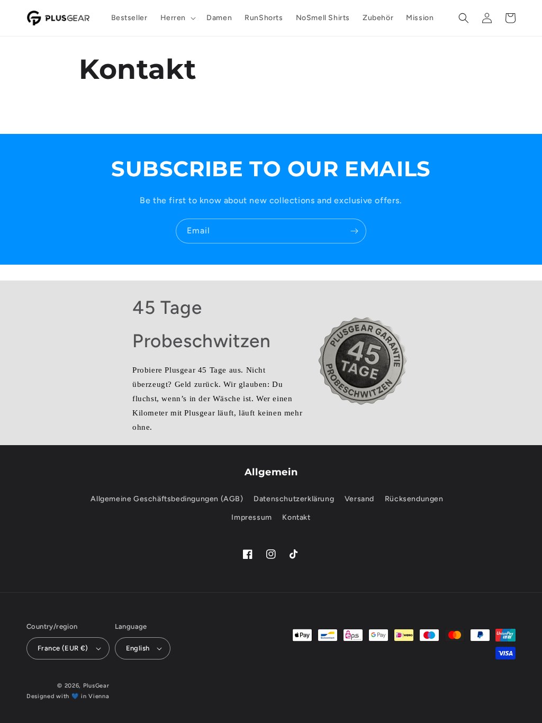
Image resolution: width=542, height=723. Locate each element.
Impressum (251, 517)
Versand (359, 498)
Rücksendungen (414, 498)
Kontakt (296, 517)
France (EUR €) (63, 648)
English (138, 648)
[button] (177, 18)
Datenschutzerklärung (294, 498)
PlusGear (96, 685)
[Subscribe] (354, 231)
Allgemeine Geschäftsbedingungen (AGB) (167, 498)
